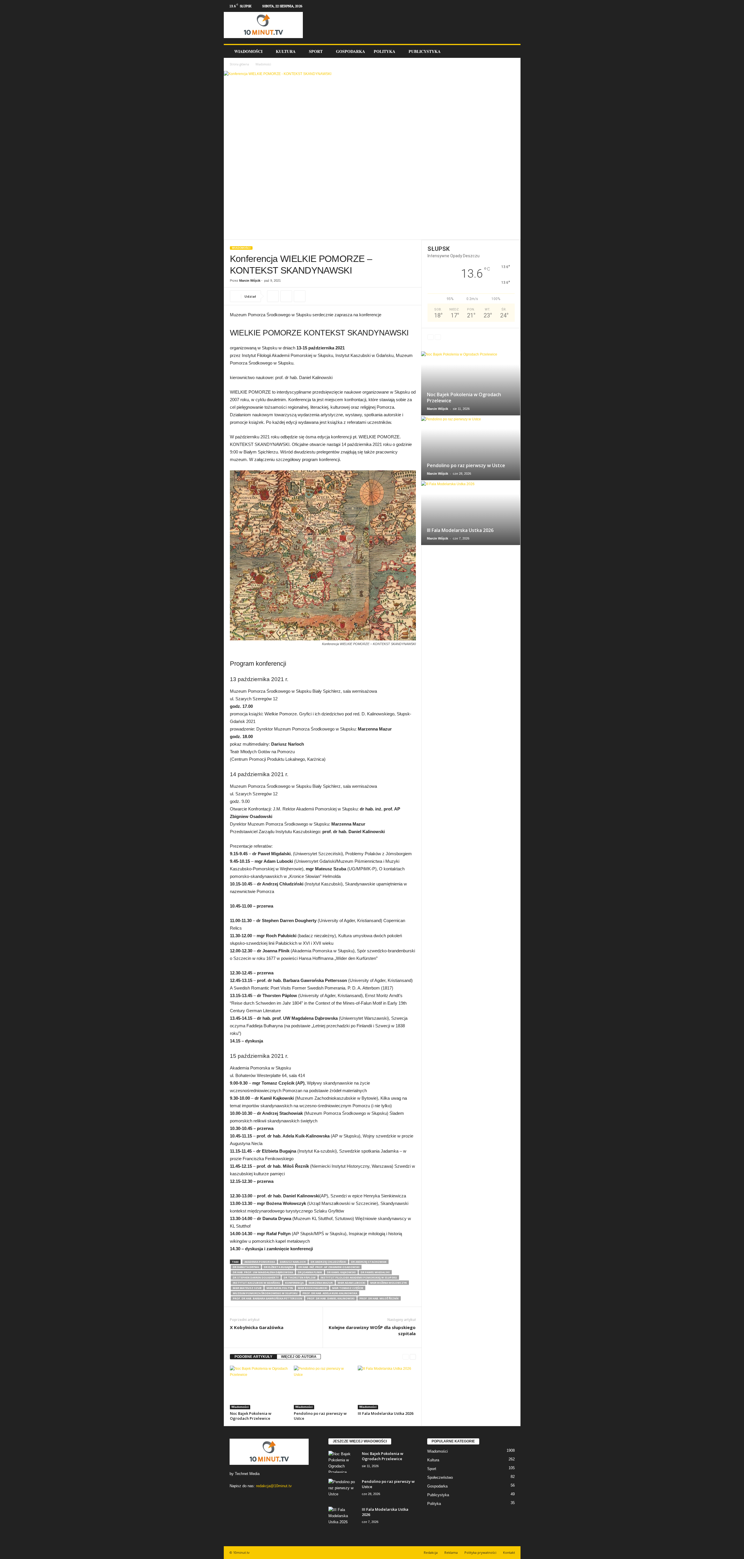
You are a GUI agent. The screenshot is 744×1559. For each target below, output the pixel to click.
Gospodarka (350, 51)
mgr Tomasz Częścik (347, 1288)
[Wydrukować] (286, 296)
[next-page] (413, 1357)
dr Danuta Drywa (246, 1267)
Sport (316, 51)
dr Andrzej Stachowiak (369, 1262)
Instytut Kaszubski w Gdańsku (256, 1283)
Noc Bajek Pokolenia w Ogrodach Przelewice (250, 1416)
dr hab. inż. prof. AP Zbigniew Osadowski (329, 1267)
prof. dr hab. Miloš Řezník (379, 1298)
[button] (511, 51)
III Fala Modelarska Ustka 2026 (385, 1413)
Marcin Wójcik (249, 280)
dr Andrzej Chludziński (328, 1262)
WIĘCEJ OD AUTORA (298, 1357)
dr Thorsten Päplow (300, 1277)
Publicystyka (425, 51)
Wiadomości (248, 51)
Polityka (384, 51)
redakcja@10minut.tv (274, 1486)
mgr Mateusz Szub (247, 1288)
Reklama (451, 1552)
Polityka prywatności (480, 1552)
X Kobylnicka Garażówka (256, 1327)
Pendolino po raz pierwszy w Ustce (320, 1416)
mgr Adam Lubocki (351, 1283)
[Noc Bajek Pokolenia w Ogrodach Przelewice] (259, 1387)
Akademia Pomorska (259, 1262)
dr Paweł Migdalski (375, 1272)
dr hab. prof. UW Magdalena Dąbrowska (263, 1272)
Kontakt (509, 1552)
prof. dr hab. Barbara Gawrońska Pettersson (267, 1298)
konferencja (294, 1283)
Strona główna (239, 64)
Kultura (286, 51)
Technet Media (247, 1474)
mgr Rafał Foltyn (280, 1288)
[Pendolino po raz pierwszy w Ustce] (323, 1387)
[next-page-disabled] (438, 337)
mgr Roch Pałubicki (312, 1288)
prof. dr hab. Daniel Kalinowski (331, 1298)
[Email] (299, 296)
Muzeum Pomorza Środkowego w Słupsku (265, 1293)
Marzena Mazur (321, 1283)
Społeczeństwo (440, 1477)
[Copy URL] (273, 296)
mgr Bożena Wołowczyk (388, 1283)
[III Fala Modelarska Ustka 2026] (387, 1387)
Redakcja (431, 1552)
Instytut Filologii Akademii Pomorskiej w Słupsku (359, 1277)
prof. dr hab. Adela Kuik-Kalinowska (330, 1293)
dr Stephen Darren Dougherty (256, 1277)
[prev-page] (406, 1357)
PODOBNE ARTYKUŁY (253, 1357)
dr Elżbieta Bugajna (278, 1267)
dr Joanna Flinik (310, 1272)
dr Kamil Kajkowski (341, 1272)
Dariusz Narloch (293, 1262)
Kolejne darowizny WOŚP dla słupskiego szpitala (372, 1330)
